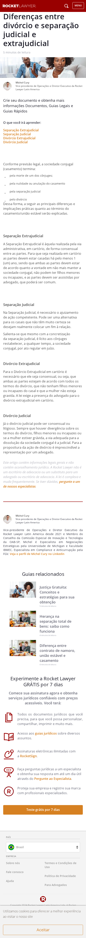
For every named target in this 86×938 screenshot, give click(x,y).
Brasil (20, 847)
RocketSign (28, 756)
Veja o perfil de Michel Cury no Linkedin (37, 554)
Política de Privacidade (60, 876)
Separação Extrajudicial (21, 130)
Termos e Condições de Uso (60, 865)
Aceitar (43, 929)
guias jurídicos (46, 733)
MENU (78, 5)
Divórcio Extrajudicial (19, 138)
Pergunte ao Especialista (52, 778)
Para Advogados (56, 885)
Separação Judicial (17, 134)
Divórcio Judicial (15, 142)
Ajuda (10, 881)
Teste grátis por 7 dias (43, 809)
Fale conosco (15, 872)
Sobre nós (13, 863)
